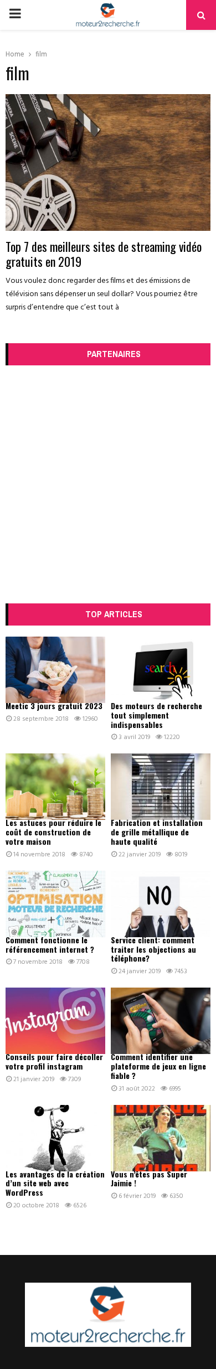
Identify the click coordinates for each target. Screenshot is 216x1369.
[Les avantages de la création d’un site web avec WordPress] (55, 1138)
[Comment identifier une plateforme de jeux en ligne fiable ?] (160, 1021)
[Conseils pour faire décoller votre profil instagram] (55, 1021)
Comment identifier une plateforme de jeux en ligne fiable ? (158, 1066)
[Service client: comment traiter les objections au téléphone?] (160, 904)
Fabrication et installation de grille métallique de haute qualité (157, 832)
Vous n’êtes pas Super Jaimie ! (149, 1178)
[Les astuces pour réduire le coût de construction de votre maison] (55, 786)
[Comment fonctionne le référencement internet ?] (55, 904)
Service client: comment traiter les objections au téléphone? (153, 949)
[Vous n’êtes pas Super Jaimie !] (160, 1138)
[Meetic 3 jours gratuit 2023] (55, 670)
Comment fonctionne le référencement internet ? (50, 944)
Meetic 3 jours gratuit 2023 (54, 705)
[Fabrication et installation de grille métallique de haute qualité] (160, 786)
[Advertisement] (108, 484)
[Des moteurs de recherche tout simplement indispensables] (160, 670)
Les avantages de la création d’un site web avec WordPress (55, 1183)
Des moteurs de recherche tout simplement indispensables (156, 715)
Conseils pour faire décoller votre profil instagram (54, 1061)
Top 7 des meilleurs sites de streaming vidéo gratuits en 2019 (104, 254)
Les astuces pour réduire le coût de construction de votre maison (53, 832)
